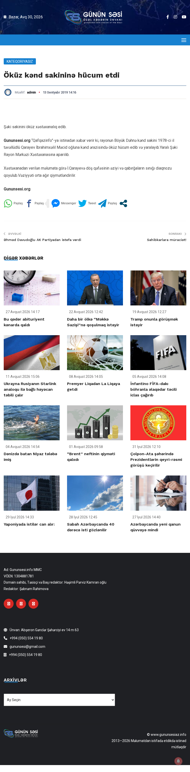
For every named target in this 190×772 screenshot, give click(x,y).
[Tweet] (87, 203)
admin (31, 92)
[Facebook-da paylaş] (34, 203)
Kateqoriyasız (20, 61)
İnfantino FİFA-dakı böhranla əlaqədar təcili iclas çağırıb (153, 389)
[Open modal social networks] (123, 203)
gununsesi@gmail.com (27, 647)
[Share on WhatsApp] (13, 203)
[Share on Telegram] (107, 203)
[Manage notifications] (178, 761)
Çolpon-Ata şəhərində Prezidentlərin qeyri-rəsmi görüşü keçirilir (156, 459)
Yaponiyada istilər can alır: (29, 524)
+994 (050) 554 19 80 (26, 638)
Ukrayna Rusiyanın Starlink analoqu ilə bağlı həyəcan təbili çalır (30, 389)
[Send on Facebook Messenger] (63, 203)
